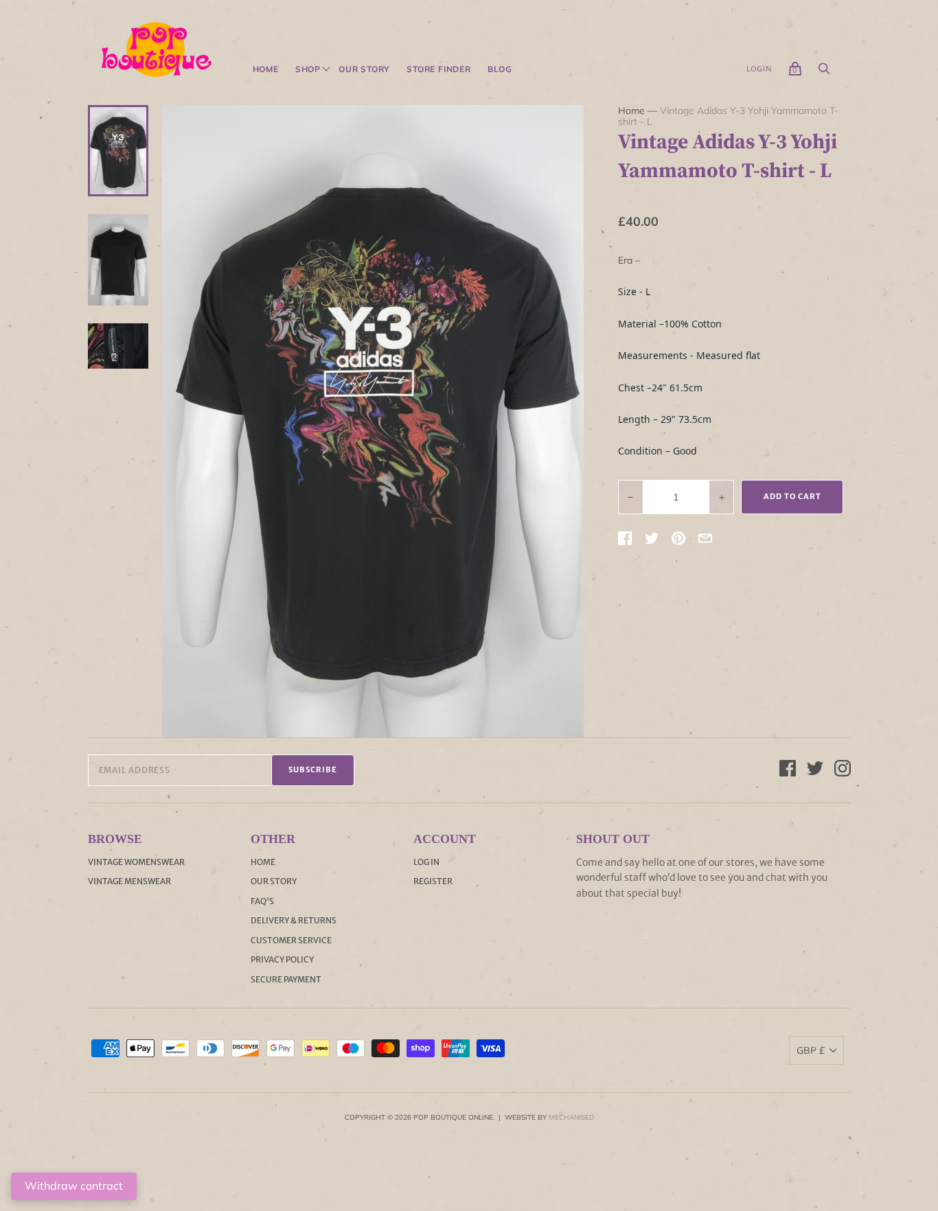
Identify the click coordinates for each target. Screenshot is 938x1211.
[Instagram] (842, 770)
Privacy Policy (282, 959)
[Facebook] (787, 770)
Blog (500, 69)
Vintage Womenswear (136, 862)
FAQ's (262, 901)
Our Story (364, 69)
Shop (308, 69)
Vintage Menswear (129, 881)
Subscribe (312, 769)
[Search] (824, 72)
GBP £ (811, 1050)
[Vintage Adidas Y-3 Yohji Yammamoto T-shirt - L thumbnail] (118, 150)
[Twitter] (815, 770)
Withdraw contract (74, 1185)
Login (759, 68)
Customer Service (291, 940)
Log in (426, 862)
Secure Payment (286, 979)
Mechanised (571, 1117)
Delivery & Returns (293, 920)
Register (433, 881)
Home (266, 69)
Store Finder (439, 69)
